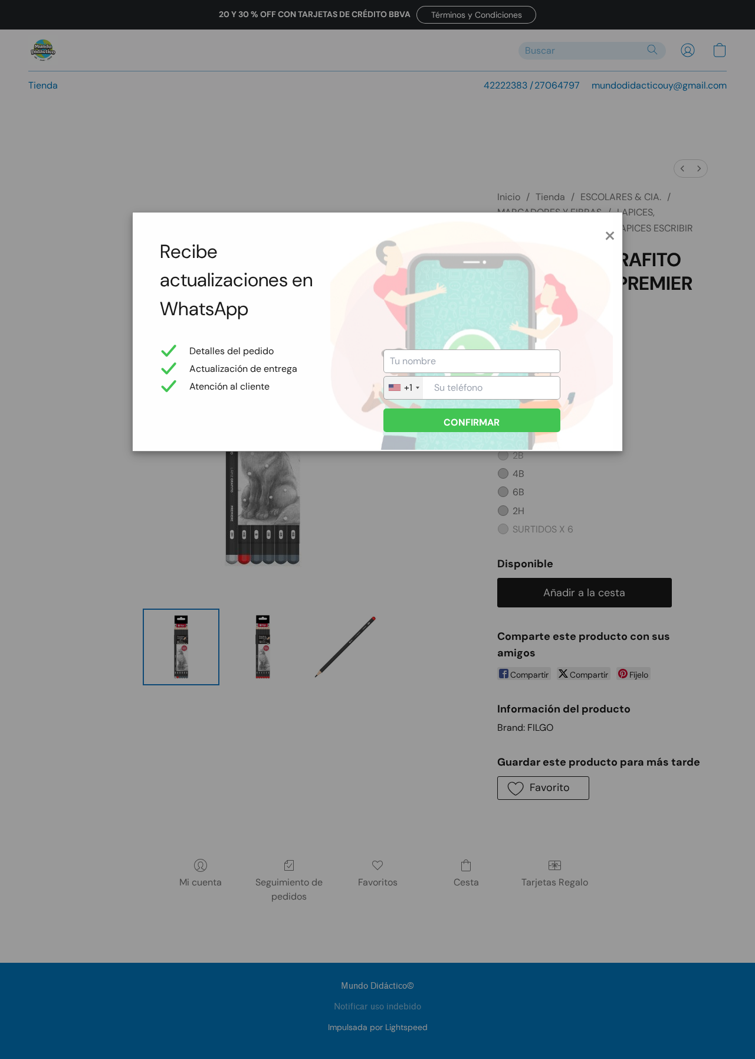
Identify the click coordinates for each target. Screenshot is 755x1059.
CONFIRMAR (472, 422)
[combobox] (403, 388)
